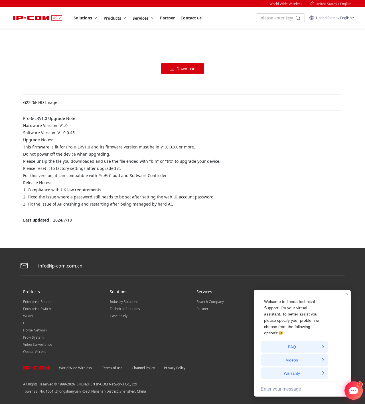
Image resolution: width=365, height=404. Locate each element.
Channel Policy (143, 367)
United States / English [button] (333, 17)
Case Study (118, 315)
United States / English (333, 3)
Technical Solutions (125, 308)
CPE (26, 323)
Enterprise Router (37, 301)
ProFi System (33, 337)
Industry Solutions (124, 301)
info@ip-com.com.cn (59, 266)
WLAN (28, 315)
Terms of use (112, 367)
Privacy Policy (174, 367)
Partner (167, 18)
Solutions (83, 18)
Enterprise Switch (37, 308)
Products (113, 18)
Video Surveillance (37, 344)
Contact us (191, 18)
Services (141, 18)
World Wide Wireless (285, 3)
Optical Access (34, 351)
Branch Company (210, 301)
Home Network (35, 330)
